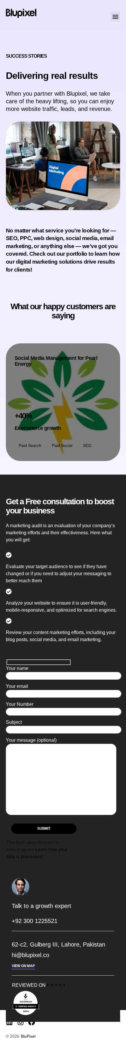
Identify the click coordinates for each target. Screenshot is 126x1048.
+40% (23, 415)
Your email (17, 686)
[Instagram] (20, 1022)
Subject (14, 722)
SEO (87, 445)
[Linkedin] (9, 1022)
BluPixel (28, 1036)
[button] (115, 16)
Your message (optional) (31, 740)
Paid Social (62, 445)
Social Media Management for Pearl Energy (56, 361)
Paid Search (30, 445)
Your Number (19, 704)
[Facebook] (31, 1022)
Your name (17, 668)
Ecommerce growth (38, 428)
